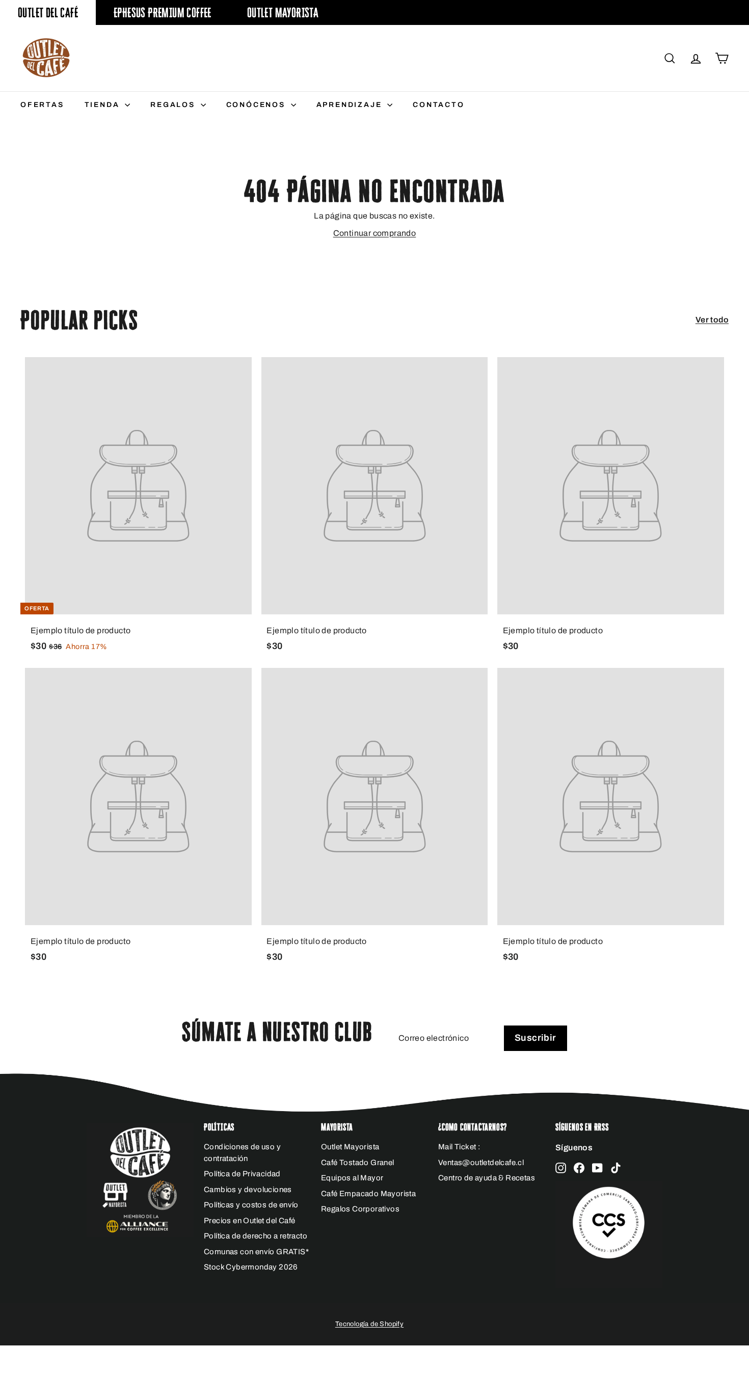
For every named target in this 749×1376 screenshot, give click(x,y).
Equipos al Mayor (352, 1178)
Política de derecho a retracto (255, 1236)
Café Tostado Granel (357, 1162)
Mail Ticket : (459, 1147)
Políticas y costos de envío (251, 1205)
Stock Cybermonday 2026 (251, 1267)
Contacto (438, 105)
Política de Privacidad (242, 1174)
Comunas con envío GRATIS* (256, 1252)
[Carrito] (722, 58)
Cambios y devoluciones (248, 1189)
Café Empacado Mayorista (368, 1194)
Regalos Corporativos (360, 1209)
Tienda (104, 105)
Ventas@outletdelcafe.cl (481, 1162)
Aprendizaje (350, 105)
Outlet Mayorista (282, 12)
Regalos (174, 105)
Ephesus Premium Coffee (162, 12)
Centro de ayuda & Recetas (486, 1178)
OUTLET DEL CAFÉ (48, 12)
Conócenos (257, 105)
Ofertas (42, 105)
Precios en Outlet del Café (249, 1221)
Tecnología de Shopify (369, 1324)
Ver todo (712, 319)
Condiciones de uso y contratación (242, 1153)
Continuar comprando (374, 233)
